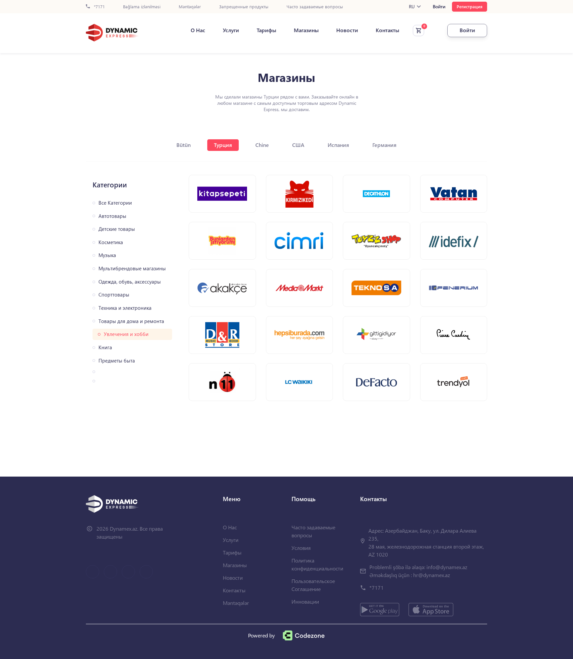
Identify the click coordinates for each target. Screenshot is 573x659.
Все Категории (115, 203)
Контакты (387, 30)
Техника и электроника (125, 308)
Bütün (183, 144)
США (298, 144)
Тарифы (266, 30)
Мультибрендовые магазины (132, 268)
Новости (347, 30)
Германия (384, 144)
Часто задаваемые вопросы (314, 6)
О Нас (198, 30)
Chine (262, 144)
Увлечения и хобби (126, 334)
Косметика (110, 242)
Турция (223, 144)
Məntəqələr (190, 6)
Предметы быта (116, 361)
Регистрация (469, 6)
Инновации (305, 601)
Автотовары (112, 216)
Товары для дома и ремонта (131, 321)
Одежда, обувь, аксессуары (129, 282)
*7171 (99, 6)
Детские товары (116, 229)
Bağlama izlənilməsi (141, 6)
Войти (439, 6)
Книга (105, 347)
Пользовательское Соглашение (313, 584)
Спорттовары (113, 295)
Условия (301, 547)
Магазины (306, 30)
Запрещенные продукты (243, 6)
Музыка (107, 255)
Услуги (231, 30)
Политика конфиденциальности (317, 564)
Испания (338, 144)
